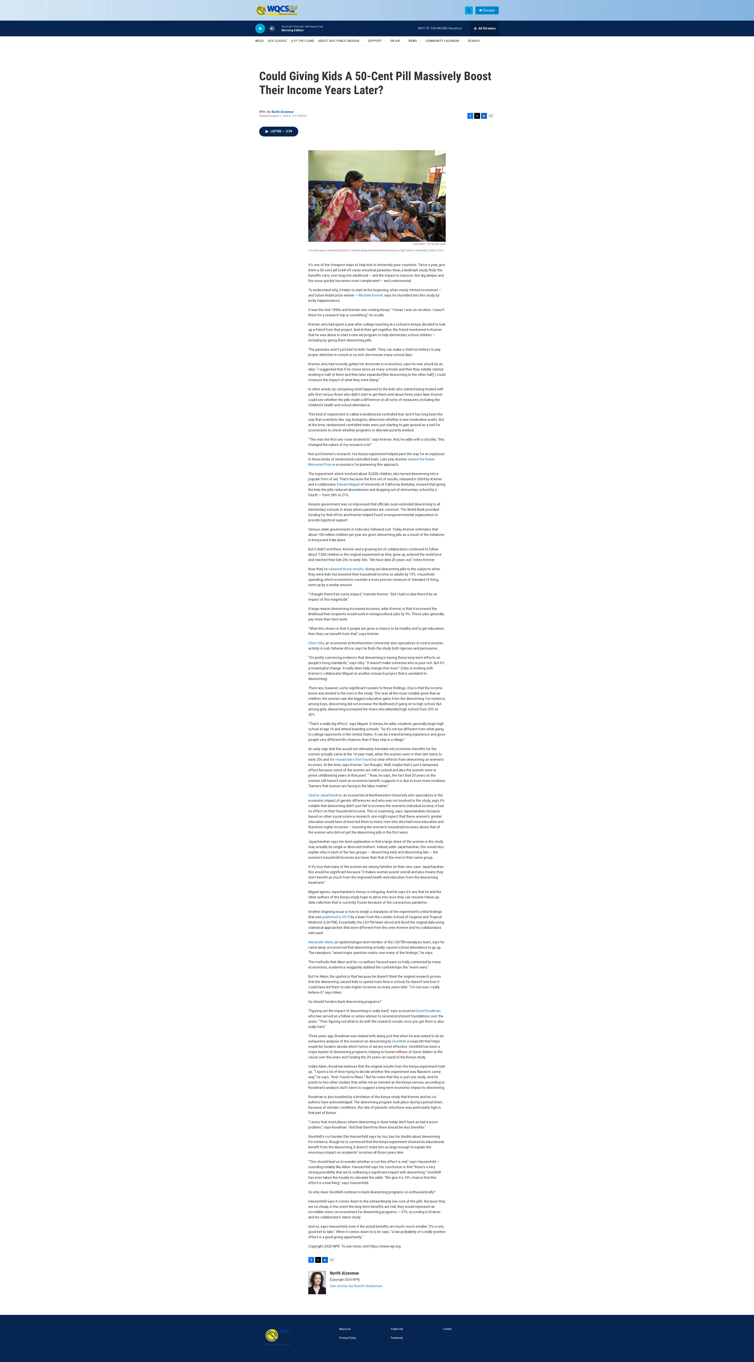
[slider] (278, 28)
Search (474, 40)
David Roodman (428, 1011)
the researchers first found (351, 759)
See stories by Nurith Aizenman (356, 1285)
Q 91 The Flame (302, 40)
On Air (395, 40)
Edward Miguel (348, 484)
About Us (345, 1329)
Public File (397, 1329)
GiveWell (399, 1041)
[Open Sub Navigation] (362, 40)
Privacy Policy (347, 1337)
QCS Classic (277, 40)
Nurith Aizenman (283, 112)
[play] (260, 28)
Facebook (397, 1337)
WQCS (259, 40)
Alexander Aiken (320, 942)
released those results (346, 569)
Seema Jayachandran (325, 795)
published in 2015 (336, 917)
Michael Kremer (371, 295)
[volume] (272, 28)
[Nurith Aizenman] (317, 1282)
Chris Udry (316, 643)
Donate (489, 10)
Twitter (447, 1329)
